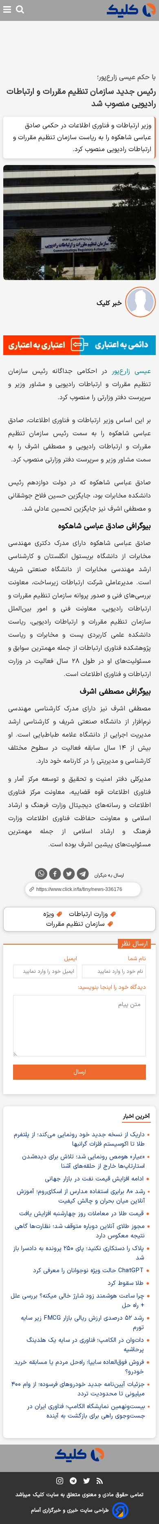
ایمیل (70, 958)
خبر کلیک (109, 303)
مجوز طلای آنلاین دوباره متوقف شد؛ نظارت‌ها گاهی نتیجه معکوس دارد (80, 1231)
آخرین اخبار (136, 1116)
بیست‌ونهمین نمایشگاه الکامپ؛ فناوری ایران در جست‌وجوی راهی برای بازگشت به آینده (86, 1411)
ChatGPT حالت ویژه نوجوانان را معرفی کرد (88, 1270)
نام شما (137, 958)
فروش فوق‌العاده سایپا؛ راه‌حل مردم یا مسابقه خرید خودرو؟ (79, 1367)
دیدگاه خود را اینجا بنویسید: (112, 987)
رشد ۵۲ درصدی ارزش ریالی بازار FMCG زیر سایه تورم (82, 1323)
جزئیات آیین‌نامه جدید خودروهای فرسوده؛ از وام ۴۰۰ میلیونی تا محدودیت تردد (78, 1389)
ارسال (79, 1072)
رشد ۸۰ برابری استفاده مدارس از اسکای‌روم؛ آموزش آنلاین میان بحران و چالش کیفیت (81, 1196)
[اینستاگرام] (59, 1482)
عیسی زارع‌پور (131, 371)
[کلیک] (131, 10)
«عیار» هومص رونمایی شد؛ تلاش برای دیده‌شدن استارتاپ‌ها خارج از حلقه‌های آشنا (83, 1161)
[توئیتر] (69, 875)
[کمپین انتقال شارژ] (79, 345)
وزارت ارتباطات (89, 914)
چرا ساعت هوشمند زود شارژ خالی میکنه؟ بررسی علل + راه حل (77, 1300)
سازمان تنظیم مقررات (76, 924)
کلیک (38, 1495)
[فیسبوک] (55, 875)
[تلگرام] (83, 875)
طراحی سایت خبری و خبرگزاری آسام (70, 1510)
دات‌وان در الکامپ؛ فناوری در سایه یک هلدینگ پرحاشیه (85, 1345)
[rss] (100, 1482)
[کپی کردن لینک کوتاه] (79, 889)
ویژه (49, 914)
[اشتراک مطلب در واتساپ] (41, 874)
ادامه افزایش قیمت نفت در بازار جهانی (94, 1179)
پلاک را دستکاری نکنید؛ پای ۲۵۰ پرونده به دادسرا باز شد (78, 1253)
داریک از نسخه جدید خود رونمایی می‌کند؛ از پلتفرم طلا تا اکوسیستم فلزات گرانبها (79, 1139)
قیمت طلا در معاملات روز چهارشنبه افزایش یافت (81, 1214)
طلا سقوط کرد (126, 1283)
